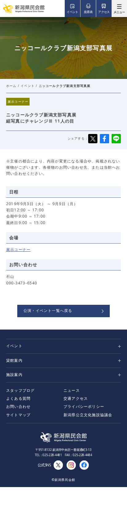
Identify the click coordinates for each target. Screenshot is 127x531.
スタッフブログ (20, 390)
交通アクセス (75, 398)
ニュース (71, 390)
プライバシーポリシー (83, 406)
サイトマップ (18, 414)
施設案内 (14, 374)
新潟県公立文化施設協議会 (87, 414)
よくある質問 (18, 398)
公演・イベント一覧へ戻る (47, 310)
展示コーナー (18, 249)
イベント (28, 86)
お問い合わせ (18, 406)
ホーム (11, 86)
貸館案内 (14, 360)
